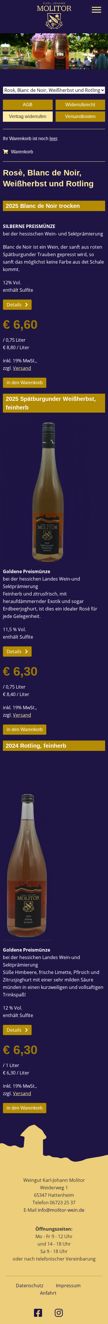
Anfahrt (48, 1293)
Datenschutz (29, 1285)
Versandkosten (80, 116)
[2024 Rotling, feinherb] (54, 848)
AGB (28, 104)
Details (14, 304)
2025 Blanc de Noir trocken (43, 206)
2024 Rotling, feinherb (36, 746)
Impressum (68, 1285)
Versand (22, 368)
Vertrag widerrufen (27, 116)
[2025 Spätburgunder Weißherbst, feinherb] (54, 490)
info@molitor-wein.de (61, 1210)
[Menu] (96, 10)
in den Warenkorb (25, 382)
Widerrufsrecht (80, 104)
